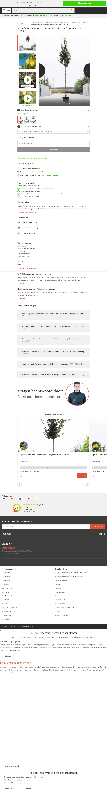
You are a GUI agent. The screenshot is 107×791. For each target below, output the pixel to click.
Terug (22, 23)
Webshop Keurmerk (8, 611)
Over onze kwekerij (12, 766)
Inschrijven (99, 527)
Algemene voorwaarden (10, 607)
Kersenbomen (6, 576)
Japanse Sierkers (61, 580)
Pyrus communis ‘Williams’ (80, 22)
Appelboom (6, 572)
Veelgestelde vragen (62, 615)
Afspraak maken (61, 603)
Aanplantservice (60, 599)
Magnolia (58, 584)
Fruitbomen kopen (38, 22)
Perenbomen (6, 580)
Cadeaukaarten (60, 592)
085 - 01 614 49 (9, 548)
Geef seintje (53, 150)
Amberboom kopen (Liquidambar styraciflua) (70, 572)
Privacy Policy (6, 615)
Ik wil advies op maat (26, 163)
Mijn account (6, 603)
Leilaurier (58, 588)
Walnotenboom (7, 588)
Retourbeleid (6, 619)
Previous (39, 70)
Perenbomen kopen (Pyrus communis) (58, 22)
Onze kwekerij (6, 599)
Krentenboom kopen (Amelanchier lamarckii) (70, 576)
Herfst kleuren (6, 592)
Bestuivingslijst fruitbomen (64, 607)
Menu (8, 10)
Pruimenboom (6, 584)
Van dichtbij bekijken (65, 103)
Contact (58, 611)
